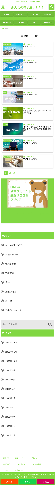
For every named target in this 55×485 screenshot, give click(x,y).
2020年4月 (10, 407)
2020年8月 (10, 379)
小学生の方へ (34, 14)
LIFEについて (20, 14)
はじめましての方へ (15, 245)
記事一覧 (6, 14)
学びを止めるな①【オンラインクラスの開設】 (37, 112)
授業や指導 (10, 291)
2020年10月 (11, 361)
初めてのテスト (29, 47)
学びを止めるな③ (30, 79)
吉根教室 (9, 273)
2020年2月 (10, 426)
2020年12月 (11, 342)
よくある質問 (20, 22)
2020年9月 (10, 370)
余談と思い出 (11, 254)
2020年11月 (11, 351)
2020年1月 (10, 435)
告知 (7, 282)
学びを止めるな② (30, 95)
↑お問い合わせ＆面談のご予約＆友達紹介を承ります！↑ (27, 215)
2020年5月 (10, 398)
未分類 (8, 301)
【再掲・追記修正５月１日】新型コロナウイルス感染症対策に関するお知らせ (37, 129)
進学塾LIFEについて (14, 310)
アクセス (34, 22)
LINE (27, 481)
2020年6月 (10, 389)
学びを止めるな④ (30, 63)
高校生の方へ (7, 22)
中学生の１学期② (30, 159)
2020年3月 (10, 416)
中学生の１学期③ (30, 143)
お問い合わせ (48, 22)
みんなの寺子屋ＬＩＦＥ (27, 7)
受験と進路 (10, 263)
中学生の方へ (48, 14)
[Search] (50, 324)
